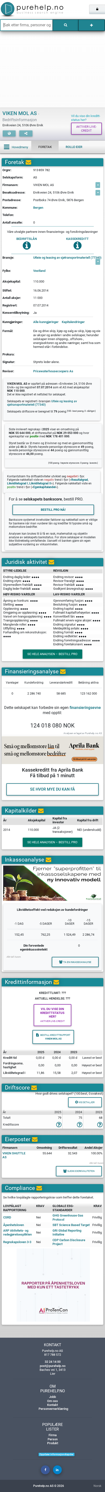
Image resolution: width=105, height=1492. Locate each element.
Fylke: (6, 271)
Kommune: (10, 207)
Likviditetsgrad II (40, 483)
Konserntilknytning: (16, 312)
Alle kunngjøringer (46, 322)
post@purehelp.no (52, 1366)
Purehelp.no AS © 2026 (48, 1486)
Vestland (39, 271)
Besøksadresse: (13, 192)
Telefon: (8, 215)
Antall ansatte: (12, 222)
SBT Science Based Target (71, 1225)
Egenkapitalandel (44, 487)
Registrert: (9, 305)
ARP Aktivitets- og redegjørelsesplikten (17, 1232)
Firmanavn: (10, 185)
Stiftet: (7, 290)
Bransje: (8, 257)
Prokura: (8, 354)
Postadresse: (11, 200)
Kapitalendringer (73, 322)
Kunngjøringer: (12, 322)
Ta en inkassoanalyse (77, 962)
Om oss (52, 1401)
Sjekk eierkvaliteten (80, 1171)
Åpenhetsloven (13, 1225)
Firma (53, 1435)
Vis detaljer (86, 1102)
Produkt (52, 1443)
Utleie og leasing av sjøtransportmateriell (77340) (67, 257)
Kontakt (52, 1405)
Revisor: (8, 371)
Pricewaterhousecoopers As (53, 371)
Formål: (7, 331)
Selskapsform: (12, 177)
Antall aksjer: (11, 298)
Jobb (52, 1397)
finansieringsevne (85, 707)
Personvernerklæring (53, 1409)
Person (53, 1439)
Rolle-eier (74, 147)
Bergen (38, 207)
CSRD (7, 1217)
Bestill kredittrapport (55, 1036)
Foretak (45, 147)
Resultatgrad (79, 479)
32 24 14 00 (53, 1362)
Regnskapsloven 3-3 (17, 1242)
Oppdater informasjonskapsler (57, 1454)
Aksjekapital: (11, 281)
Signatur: (8, 362)
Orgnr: (6, 170)
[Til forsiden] (22, 10)
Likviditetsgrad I (17, 483)
